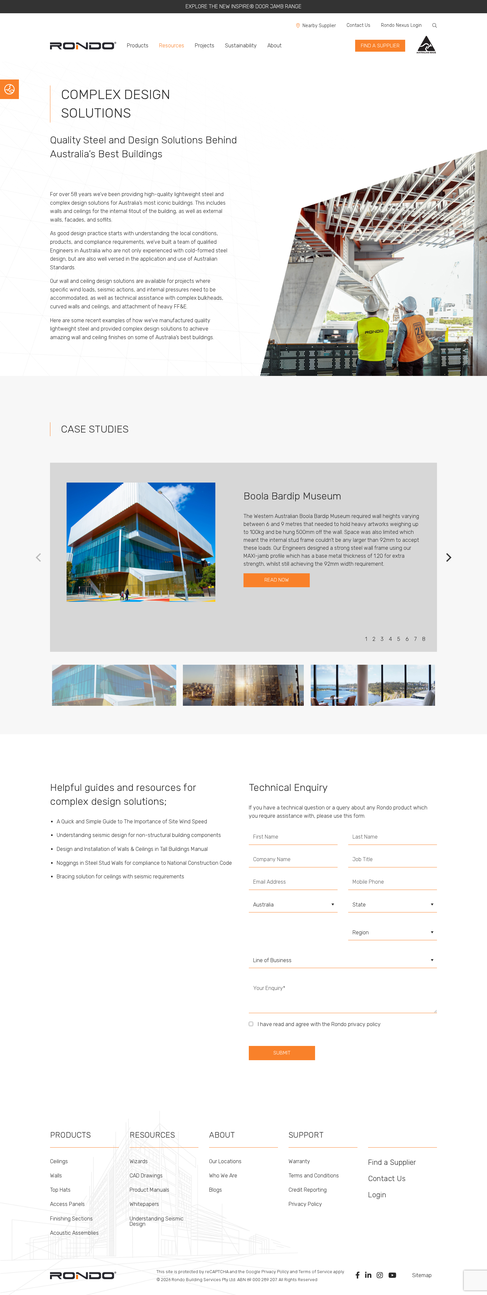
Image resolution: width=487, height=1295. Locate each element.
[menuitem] (86, 45)
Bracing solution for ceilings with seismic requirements (120, 876)
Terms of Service (315, 1271)
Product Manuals (149, 1190)
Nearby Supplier (319, 25)
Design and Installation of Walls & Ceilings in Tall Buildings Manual (132, 849)
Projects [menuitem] (204, 45)
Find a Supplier (392, 1162)
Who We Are (223, 1175)
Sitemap (422, 1275)
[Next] (448, 557)
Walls (56, 1175)
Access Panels (67, 1204)
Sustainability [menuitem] (241, 45)
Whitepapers (144, 1204)
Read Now (276, 580)
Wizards (139, 1161)
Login (377, 1194)
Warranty (299, 1161)
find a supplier (380, 46)
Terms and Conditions (314, 1175)
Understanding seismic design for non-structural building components (139, 835)
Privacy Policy (305, 1204)
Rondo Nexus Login (401, 25)
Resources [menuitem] (171, 45)
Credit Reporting (308, 1190)
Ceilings (59, 1161)
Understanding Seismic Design (157, 1221)
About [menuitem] (274, 45)
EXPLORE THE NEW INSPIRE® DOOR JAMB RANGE (243, 6)
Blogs (215, 1190)
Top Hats (60, 1190)
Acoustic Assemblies (74, 1233)
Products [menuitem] (137, 45)
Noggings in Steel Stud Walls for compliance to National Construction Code (144, 863)
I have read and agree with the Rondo (318, 1024)
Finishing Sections (71, 1219)
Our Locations (225, 1161)
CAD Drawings (146, 1175)
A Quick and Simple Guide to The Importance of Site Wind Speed (132, 821)
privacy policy (364, 1024)
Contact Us (358, 25)
